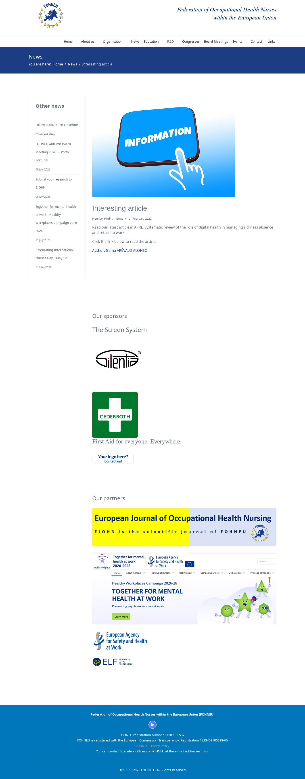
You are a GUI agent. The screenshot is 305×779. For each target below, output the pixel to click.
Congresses (191, 41)
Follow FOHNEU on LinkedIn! (57, 129)
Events (237, 41)
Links (271, 41)
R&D (170, 41)
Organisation (113, 41)
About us (87, 41)
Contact (256, 41)
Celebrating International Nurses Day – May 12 (55, 258)
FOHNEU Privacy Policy (152, 746)
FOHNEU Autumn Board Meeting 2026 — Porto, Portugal (53, 156)
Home (68, 41)
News (135, 41)
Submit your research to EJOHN (54, 187)
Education (151, 41)
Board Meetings (216, 41)
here (204, 751)
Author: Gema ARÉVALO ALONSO (120, 250)
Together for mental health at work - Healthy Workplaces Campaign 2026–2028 (57, 223)
